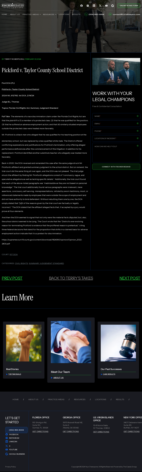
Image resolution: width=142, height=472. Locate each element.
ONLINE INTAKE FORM (129, 6)
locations (64, 14)
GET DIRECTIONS (40, 431)
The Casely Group (130, 467)
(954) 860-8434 (16, 430)
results (76, 14)
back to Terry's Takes (71, 278)
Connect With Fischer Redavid (116, 167)
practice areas (31, 14)
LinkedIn (13, 441)
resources (48, 14)
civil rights (21, 263)
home (4, 14)
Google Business (17, 454)
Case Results (109, 374)
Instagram (14, 438)
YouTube (13, 449)
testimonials (14, 374)
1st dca (14, 254)
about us (15, 14)
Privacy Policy (10, 467)
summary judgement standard (46, 263)
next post (129, 278)
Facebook (13, 434)
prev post (12, 278)
